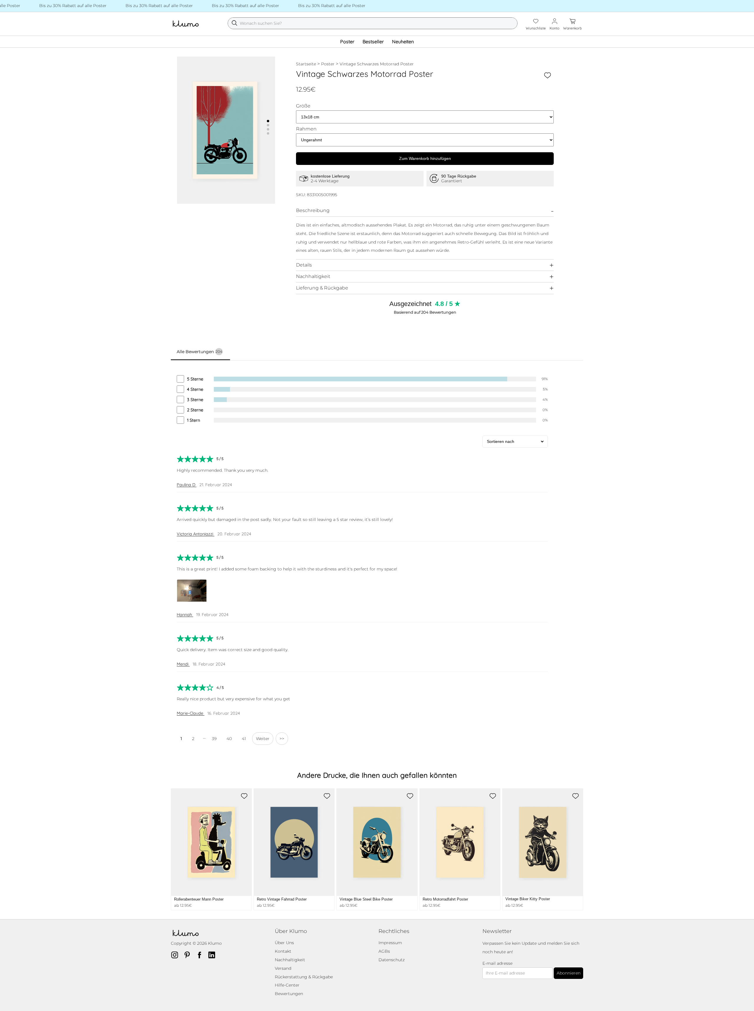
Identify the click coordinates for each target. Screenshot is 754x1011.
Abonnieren (569, 973)
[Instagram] (176, 954)
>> (282, 738)
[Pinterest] (188, 954)
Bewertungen (289, 993)
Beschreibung (313, 210)
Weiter (262, 738)
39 (214, 738)
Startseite (306, 64)
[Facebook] (201, 954)
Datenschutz (391, 959)
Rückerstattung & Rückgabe (304, 976)
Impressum (390, 942)
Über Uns (284, 942)
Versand (283, 968)
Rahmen (306, 129)
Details (304, 265)
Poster (347, 41)
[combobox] (372, 23)
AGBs (384, 951)
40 (229, 738)
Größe (303, 106)
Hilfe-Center (287, 985)
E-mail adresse (497, 963)
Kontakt (283, 951)
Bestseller (373, 41)
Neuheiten (403, 41)
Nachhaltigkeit (313, 276)
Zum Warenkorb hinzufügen (425, 158)
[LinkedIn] (213, 954)
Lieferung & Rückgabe (322, 288)
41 (244, 738)
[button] (268, 121)
